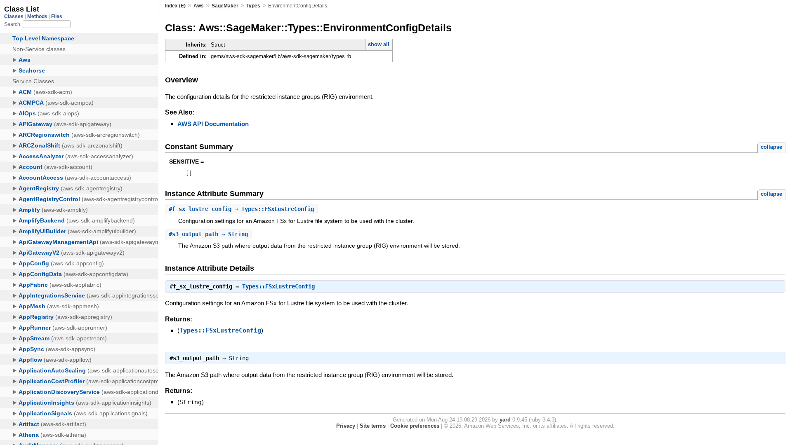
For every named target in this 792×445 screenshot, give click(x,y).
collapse (771, 147)
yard (505, 420)
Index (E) (175, 6)
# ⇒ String (208, 234)
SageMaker (225, 6)
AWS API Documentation (213, 123)
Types (253, 6)
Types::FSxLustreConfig (278, 286)
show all (378, 44)
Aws (198, 6)
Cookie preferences (414, 426)
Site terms (373, 426)
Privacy (345, 426)
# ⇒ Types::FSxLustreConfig (241, 209)
